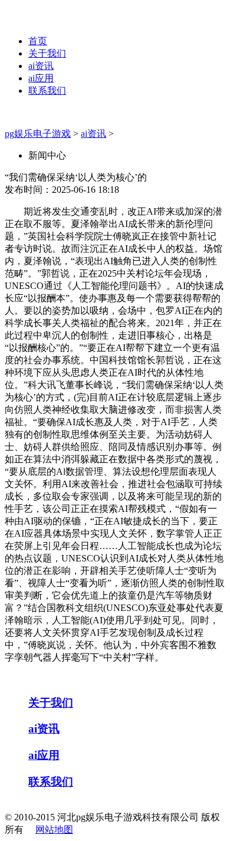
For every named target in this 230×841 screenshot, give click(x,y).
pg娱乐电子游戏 (38, 134)
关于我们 (47, 53)
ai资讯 (41, 66)
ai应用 (41, 78)
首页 (37, 41)
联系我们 (47, 91)
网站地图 (54, 829)
